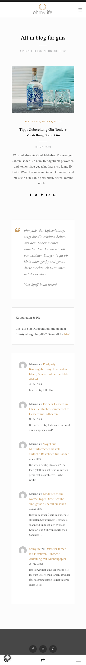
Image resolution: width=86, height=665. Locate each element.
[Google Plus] (48, 195)
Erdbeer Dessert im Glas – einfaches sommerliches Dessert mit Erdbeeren (49, 409)
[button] (7, 657)
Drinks (47, 121)
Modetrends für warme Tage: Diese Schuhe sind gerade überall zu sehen (47, 499)
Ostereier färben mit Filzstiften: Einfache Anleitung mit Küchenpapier (47, 554)
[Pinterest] (53, 649)
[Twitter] (36, 195)
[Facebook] (30, 195)
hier (66, 334)
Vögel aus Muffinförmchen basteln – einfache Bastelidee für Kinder (49, 449)
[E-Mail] (54, 195)
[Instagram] (43, 649)
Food (58, 121)
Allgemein (32, 121)
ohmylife (35, 549)
